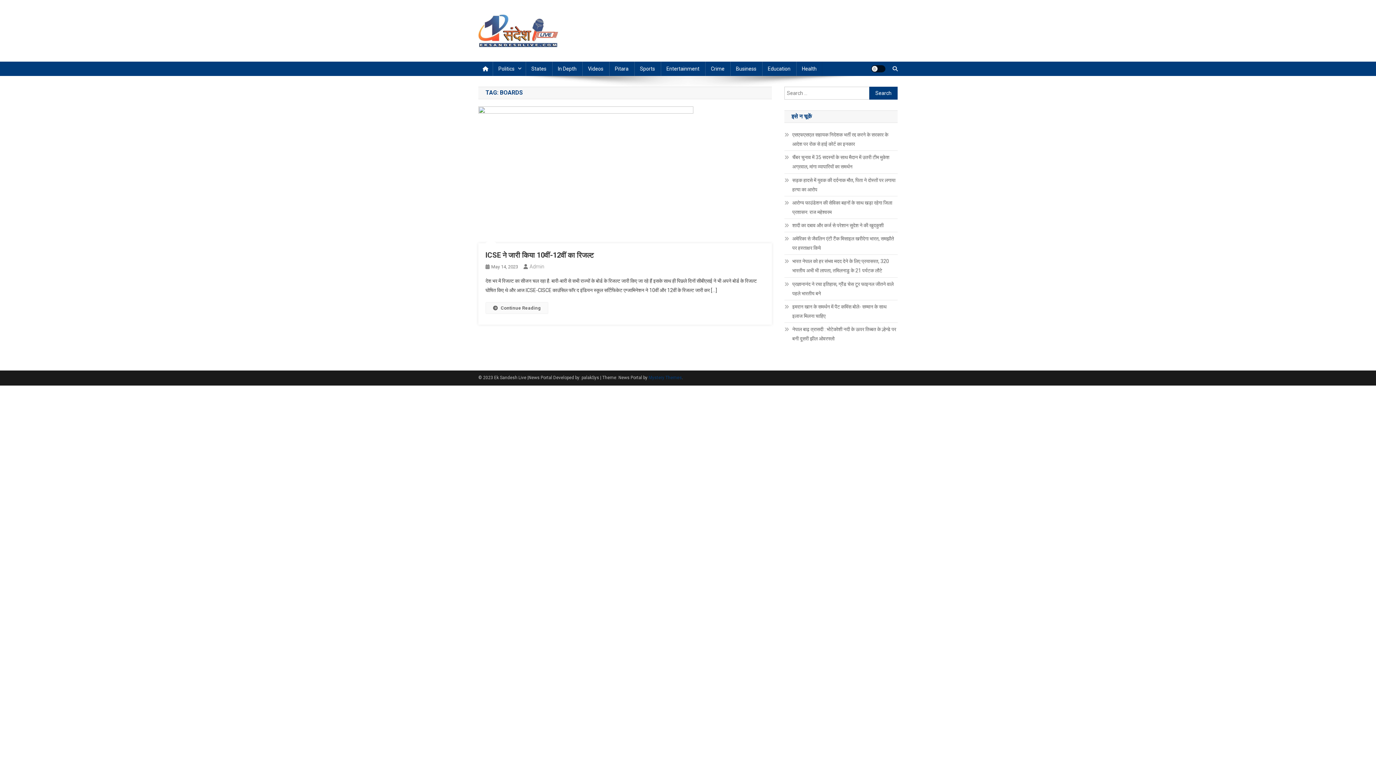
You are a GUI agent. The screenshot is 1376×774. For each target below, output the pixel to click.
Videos (595, 69)
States (538, 69)
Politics (506, 69)
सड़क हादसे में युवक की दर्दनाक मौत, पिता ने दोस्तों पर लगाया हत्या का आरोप (843, 184)
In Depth (567, 69)
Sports (647, 69)
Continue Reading (521, 308)
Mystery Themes (665, 377)
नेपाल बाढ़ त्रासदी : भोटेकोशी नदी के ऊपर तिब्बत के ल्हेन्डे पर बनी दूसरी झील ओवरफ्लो (844, 333)
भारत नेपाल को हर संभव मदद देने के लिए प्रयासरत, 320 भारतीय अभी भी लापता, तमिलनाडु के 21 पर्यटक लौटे (840, 265)
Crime (718, 69)
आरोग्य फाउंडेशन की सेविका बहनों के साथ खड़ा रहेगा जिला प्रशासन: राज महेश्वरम (842, 207)
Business (746, 69)
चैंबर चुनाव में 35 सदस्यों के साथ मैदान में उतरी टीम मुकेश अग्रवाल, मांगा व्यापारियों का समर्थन (840, 161)
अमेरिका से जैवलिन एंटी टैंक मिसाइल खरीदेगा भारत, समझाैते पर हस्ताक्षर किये (843, 243)
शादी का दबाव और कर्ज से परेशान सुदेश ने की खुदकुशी (838, 225)
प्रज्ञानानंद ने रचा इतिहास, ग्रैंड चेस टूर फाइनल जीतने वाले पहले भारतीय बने (843, 288)
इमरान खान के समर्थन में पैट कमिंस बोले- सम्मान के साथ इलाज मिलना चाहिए (839, 311)
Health (809, 69)
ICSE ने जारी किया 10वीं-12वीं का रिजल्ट (540, 255)
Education (779, 69)
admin (537, 266)
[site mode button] (878, 68)
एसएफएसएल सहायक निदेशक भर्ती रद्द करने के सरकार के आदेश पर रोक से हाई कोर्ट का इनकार (840, 139)
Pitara (622, 69)
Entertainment (682, 69)
